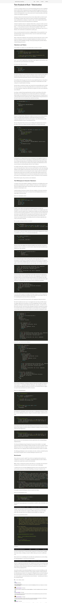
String (37, 117)
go (30, 10)
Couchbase (20, 8)
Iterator (39, 39)
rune (33, 444)
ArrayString (26, 117)
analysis (23, 579)
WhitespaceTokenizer (20, 451)
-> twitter (42, 1)
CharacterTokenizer (20, 444)
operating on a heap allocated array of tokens (36, 159)
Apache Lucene (41, 10)
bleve (19, 10)
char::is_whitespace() (36, 411)
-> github (46, 1)
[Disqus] (31, 592)
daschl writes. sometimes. (19, 1)
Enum (42, 116)
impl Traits (25, 60)
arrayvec (33, 118)
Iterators (20, 39)
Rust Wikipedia (28, 467)
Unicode (24, 218)
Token (45, 161)
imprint (37, 1)
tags (34, 1)
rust (16, 579)
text (17, 579)
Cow (26, 88)
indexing (20, 579)
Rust (20, 21)
